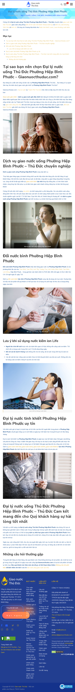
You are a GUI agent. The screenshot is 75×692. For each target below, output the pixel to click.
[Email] (7, 625)
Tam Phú (30, 269)
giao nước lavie (27, 447)
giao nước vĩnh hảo (14, 447)
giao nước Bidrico (52, 447)
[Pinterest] (18, 625)
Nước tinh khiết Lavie (46, 27)
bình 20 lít (29, 25)
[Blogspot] (12, 630)
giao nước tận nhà (43, 568)
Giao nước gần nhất (10, 97)
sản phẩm (26, 191)
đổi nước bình (12, 279)
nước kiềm (66, 27)
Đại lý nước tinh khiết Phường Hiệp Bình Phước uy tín (23, 51)
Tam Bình (23, 269)
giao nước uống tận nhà (13, 105)
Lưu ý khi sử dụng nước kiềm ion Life (20, 49)
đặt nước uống (32, 568)
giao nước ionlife (39, 447)
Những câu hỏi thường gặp (17, 59)
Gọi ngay (15, 616)
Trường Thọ (43, 269)
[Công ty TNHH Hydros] (66, 686)
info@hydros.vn (61, 630)
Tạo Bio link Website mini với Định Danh (11, 649)
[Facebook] (1, 625)
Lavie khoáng (58, 27)
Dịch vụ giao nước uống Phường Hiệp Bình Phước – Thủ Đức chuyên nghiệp (30, 43)
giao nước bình (31, 182)
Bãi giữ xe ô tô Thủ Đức (9, 647)
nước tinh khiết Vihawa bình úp (43, 25)
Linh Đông (6, 272)
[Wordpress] (7, 630)
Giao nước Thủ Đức (21, 687)
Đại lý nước (21, 90)
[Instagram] (2, 630)
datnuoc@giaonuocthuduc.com (62, 635)
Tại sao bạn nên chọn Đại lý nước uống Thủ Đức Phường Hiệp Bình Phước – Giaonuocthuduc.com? (38, 41)
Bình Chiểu (58, 269)
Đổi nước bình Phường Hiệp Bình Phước (18, 46)
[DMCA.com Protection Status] (57, 652)
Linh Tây (36, 269)
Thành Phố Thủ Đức (34, 90)
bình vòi (57, 25)
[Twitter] (13, 625)
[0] (65, 5)
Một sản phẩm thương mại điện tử (67, 654)
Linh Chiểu (51, 269)
